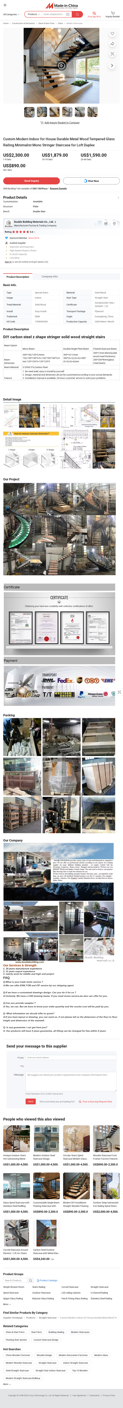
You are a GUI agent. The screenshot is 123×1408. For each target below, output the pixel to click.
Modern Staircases (74, 23)
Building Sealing (56, 1332)
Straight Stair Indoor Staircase (51, 1370)
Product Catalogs (48, 1280)
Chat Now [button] (93, 180)
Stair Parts (36, 1332)
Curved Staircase (70, 1286)
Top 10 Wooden (80, 1370)
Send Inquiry (31, 180)
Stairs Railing (38, 1286)
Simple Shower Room (13, 1286)
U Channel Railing (99, 1292)
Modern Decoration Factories (73, 1355)
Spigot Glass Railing (13, 1298)
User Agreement (79, 1395)
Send (30, 1101)
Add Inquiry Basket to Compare (62, 122)
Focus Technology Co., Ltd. (40, 1395)
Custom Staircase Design (46, 1339)
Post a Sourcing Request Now (95, 1101)
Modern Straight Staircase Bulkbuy (23, 1378)
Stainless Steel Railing (101, 1298)
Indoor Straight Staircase (75, 1362)
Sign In (8, 261)
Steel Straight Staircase (17, 1370)
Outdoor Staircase (41, 1292)
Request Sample (58, 188)
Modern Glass (101, 1355)
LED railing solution (71, 1292)
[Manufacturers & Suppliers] (61, 5)
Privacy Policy (109, 1395)
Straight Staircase (99, 1286)
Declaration (95, 1395)
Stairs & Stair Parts (46, 23)
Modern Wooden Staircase (19, 1362)
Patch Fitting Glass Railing (75, 1298)
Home (5, 23)
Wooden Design (44, 1355)
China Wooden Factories (18, 1355)
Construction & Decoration (23, 23)
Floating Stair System (16, 1339)
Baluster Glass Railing (43, 1298)
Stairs (60, 23)
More (6, 1384)
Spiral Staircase (11, 1292)
